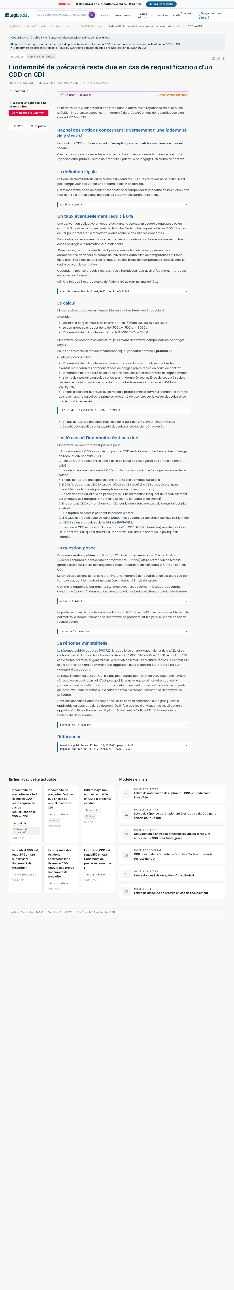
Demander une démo (210, 15)
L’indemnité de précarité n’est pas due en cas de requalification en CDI (61, 798)
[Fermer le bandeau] (229, 4)
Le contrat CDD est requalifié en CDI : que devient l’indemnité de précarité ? (25, 858)
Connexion (187, 13)
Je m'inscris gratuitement (29, 113)
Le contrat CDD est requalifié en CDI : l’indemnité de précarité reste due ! (97, 858)
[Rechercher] (91, 14)
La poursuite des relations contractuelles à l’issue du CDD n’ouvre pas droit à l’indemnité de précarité (61, 863)
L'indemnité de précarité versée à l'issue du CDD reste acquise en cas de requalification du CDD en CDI (114, 44)
